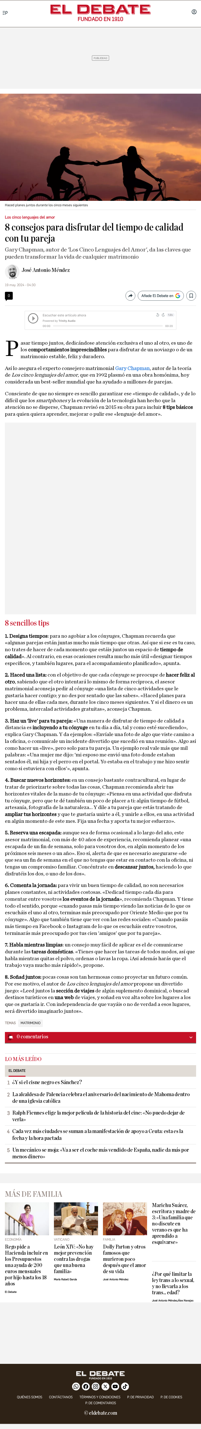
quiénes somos (29, 1397)
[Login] (194, 12)
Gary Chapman (132, 368)
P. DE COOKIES (171, 1397)
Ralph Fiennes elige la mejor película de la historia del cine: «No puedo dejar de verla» (98, 1116)
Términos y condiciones (99, 1397)
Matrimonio (30, 1023)
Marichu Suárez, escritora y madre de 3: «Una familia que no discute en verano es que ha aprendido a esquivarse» (173, 1224)
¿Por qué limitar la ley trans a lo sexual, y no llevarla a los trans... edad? (173, 1283)
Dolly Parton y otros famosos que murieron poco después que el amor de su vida (124, 1259)
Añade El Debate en (157, 296)
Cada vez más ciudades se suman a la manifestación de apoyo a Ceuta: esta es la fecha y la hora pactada (97, 1134)
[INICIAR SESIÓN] (194, 12)
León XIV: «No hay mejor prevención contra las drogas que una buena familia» (73, 1259)
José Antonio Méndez (46, 270)
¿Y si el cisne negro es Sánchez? (47, 1082)
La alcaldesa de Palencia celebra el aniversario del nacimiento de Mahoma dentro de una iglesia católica (101, 1097)
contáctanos (61, 1397)
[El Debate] (100, 9)
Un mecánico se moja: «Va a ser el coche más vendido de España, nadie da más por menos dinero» (100, 1153)
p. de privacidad (140, 1397)
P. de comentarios (100, 1403)
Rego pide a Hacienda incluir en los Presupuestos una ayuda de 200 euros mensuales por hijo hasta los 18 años (26, 1265)
